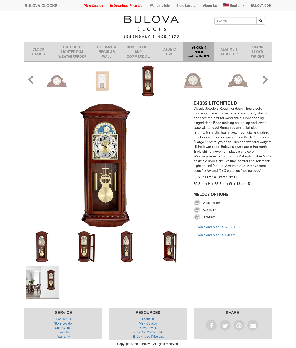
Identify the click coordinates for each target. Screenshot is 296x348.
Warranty (63, 336)
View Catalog (93, 5)
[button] (31, 80)
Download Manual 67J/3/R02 (219, 226)
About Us (210, 5)
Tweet (225, 325)
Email (252, 325)
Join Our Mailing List (148, 332)
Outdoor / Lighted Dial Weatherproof (72, 52)
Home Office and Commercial (138, 52)
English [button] (236, 5)
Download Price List (128, 5)
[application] (198, 202)
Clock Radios (38, 51)
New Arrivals (148, 327)
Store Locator (186, 5)
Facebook (211, 325)
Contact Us (63, 319)
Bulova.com (261, 5)
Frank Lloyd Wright (257, 52)
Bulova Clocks (40, 5)
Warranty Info (160, 5)
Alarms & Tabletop (229, 51)
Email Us (63, 332)
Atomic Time (169, 51)
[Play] (197, 202)
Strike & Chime (199, 51)
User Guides (63, 327)
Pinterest (239, 325)
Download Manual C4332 (216, 234)
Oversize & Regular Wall (106, 52)
